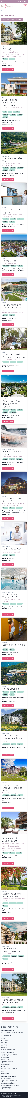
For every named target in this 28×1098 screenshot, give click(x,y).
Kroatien (4, 1044)
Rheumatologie (6, 1063)
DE (22, 1)
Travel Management (8, 1078)
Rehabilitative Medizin (8, 1070)
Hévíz (3, 352)
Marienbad (5, 733)
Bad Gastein (5, 642)
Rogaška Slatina (7, 399)
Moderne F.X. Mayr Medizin (9, 1054)
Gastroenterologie (7, 1061)
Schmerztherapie (7, 1072)
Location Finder (6, 1087)
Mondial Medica (6, 1089)
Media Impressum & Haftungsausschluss (11, 1095)
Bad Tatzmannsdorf (8, 449)
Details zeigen (9, 69)
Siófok (4, 97)
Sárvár (4, 496)
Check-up (5, 1066)
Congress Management (8, 1082)
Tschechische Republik (8, 1049)
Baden (4, 302)
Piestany (4, 783)
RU (26, 1)
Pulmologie (5, 1059)
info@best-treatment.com (8, 1034)
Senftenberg (6, 546)
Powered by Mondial (6, 1096)
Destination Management (9, 1080)
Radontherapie (6, 1065)
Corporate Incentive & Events (10, 1085)
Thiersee (4, 836)
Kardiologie (5, 1073)
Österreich (5, 1040)
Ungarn (4, 1042)
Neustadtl (5, 156)
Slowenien (5, 1046)
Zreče (4, 258)
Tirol (3, 46)
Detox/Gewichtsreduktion (9, 1068)
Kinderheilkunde (6, 1056)
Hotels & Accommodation (9, 1083)
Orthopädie (5, 1057)
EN (19, 1)
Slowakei (4, 1047)
